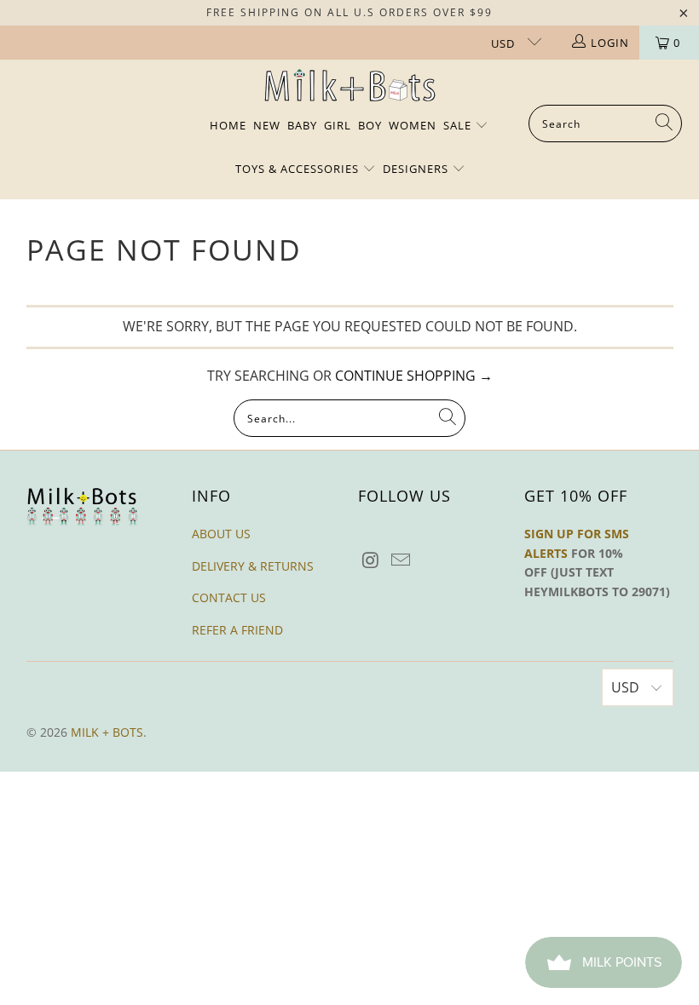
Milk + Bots (107, 732)
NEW (266, 125)
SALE (459, 125)
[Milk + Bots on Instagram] (371, 560)
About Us (221, 533)
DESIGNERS (417, 168)
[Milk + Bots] (350, 86)
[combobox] (605, 123)
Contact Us (229, 597)
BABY (302, 125)
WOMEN (412, 125)
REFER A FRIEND (237, 630)
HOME (228, 125)
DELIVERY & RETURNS (253, 566)
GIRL (337, 125)
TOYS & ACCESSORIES (298, 168)
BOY (370, 125)
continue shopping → (414, 375)
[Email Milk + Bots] (401, 560)
